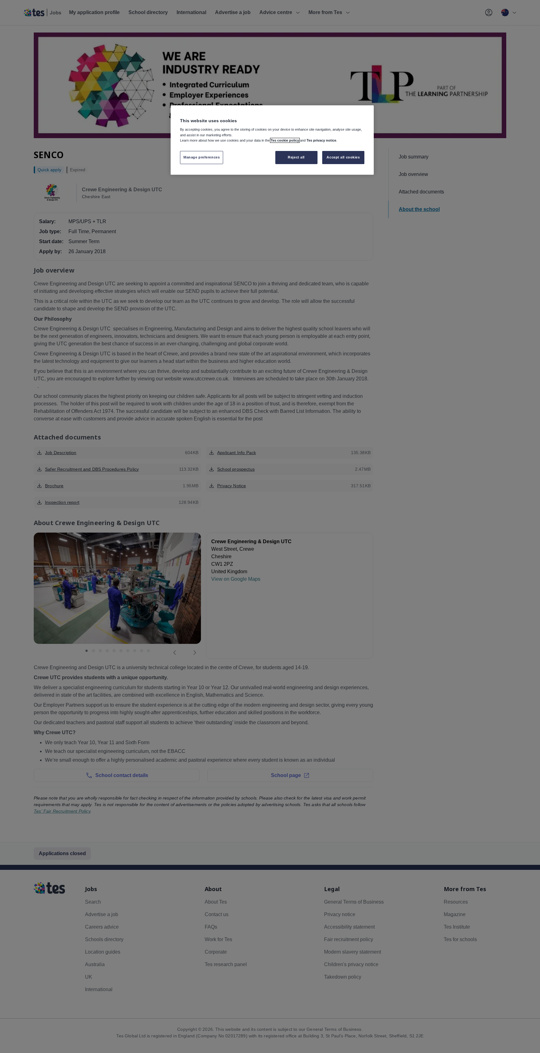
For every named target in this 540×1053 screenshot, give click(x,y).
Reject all (296, 157)
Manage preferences (201, 157)
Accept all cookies (343, 157)
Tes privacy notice (321, 140)
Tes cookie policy (285, 140)
